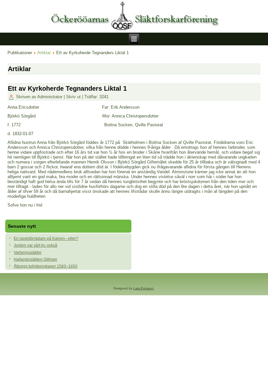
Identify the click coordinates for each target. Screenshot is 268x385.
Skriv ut (74, 96)
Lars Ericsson (143, 288)
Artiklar (44, 52)
